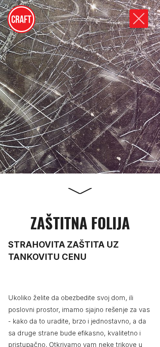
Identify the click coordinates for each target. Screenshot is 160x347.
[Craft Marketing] (21, 19)
